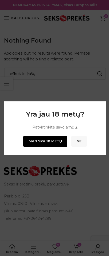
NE (79, 141)
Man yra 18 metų (45, 141)
